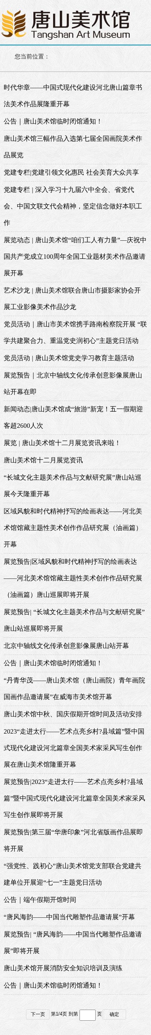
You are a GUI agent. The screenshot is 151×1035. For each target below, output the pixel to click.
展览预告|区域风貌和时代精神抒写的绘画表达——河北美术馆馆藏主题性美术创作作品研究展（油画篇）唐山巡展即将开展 (73, 578)
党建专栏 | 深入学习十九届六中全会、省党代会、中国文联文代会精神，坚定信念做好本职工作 (73, 206)
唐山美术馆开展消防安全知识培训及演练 (63, 968)
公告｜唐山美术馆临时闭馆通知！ (53, 121)
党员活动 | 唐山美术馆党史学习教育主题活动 (69, 358)
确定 (114, 1014)
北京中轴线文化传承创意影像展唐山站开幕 (66, 645)
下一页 (38, 1014)
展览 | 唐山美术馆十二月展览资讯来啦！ (62, 443)
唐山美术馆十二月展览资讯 (43, 460)
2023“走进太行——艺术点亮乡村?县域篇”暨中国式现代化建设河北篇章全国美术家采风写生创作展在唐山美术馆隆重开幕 (74, 748)
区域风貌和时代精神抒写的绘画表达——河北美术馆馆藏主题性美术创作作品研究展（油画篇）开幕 (73, 528)
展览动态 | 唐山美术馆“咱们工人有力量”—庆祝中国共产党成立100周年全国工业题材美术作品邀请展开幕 (75, 256)
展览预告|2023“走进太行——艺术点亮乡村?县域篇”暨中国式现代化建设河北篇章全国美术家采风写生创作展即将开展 (74, 798)
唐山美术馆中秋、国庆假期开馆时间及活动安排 (73, 714)
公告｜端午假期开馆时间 (40, 899)
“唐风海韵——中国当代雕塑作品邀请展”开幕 (69, 917)
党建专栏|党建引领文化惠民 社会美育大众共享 (71, 172)
